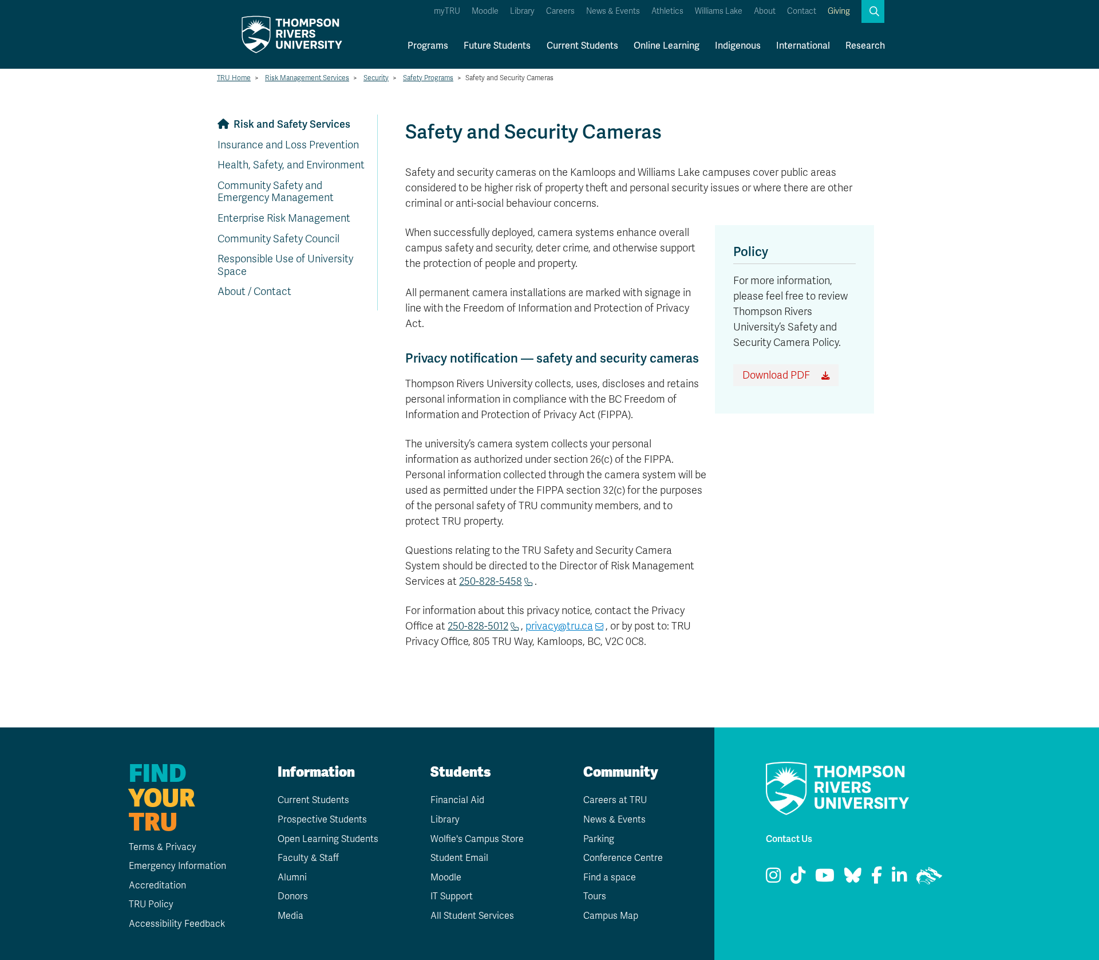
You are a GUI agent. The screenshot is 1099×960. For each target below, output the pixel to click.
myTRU (447, 11)
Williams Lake (718, 11)
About (765, 11)
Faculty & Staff (308, 858)
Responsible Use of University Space (285, 265)
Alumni (292, 877)
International (803, 46)
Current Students (582, 46)
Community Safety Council (278, 239)
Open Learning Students (328, 839)
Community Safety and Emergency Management (276, 191)
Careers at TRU (615, 800)
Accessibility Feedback (177, 924)
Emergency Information (177, 866)
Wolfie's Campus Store (477, 839)
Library (522, 11)
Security (376, 78)
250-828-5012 (478, 626)
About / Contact (254, 291)
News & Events (613, 11)
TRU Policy (151, 904)
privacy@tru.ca (559, 626)
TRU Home (234, 78)
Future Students (497, 46)
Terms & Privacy (162, 847)
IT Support (451, 896)
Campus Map (610, 916)
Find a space (609, 877)
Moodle (485, 11)
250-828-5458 (490, 581)
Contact (801, 11)
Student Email (459, 858)
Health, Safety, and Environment (291, 165)
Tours (594, 896)
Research (865, 46)
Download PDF (776, 375)
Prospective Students (322, 819)
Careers (560, 11)
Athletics (667, 11)
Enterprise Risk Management (284, 218)
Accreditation (157, 885)
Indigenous (738, 46)
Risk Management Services (307, 78)
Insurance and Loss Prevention (288, 145)
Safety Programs (428, 78)
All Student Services (472, 916)
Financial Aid (457, 800)
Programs (428, 46)
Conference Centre (623, 858)
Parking (598, 839)
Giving (839, 11)
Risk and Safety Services (292, 124)
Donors (293, 896)
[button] (872, 11)
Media (290, 916)
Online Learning (666, 46)
